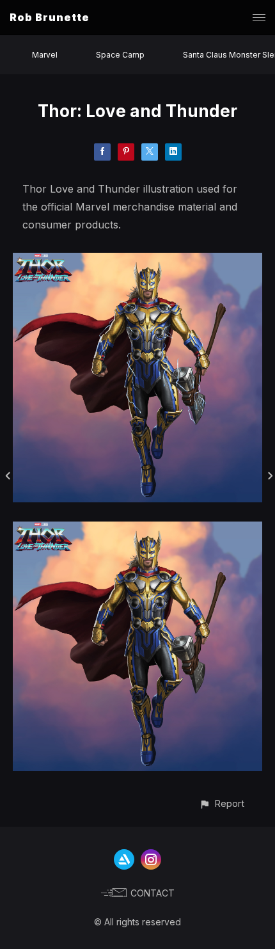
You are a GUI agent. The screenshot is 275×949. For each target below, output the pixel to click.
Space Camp (120, 55)
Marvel (45, 55)
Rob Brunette (50, 17)
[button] (221, 803)
